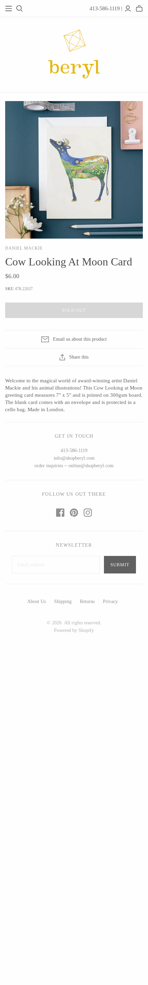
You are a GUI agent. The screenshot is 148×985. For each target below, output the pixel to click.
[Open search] (19, 8)
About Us (36, 601)
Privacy (110, 601)
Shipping (63, 601)
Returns (87, 601)
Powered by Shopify (74, 630)
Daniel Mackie (23, 248)
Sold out (74, 310)
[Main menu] (8, 8)
